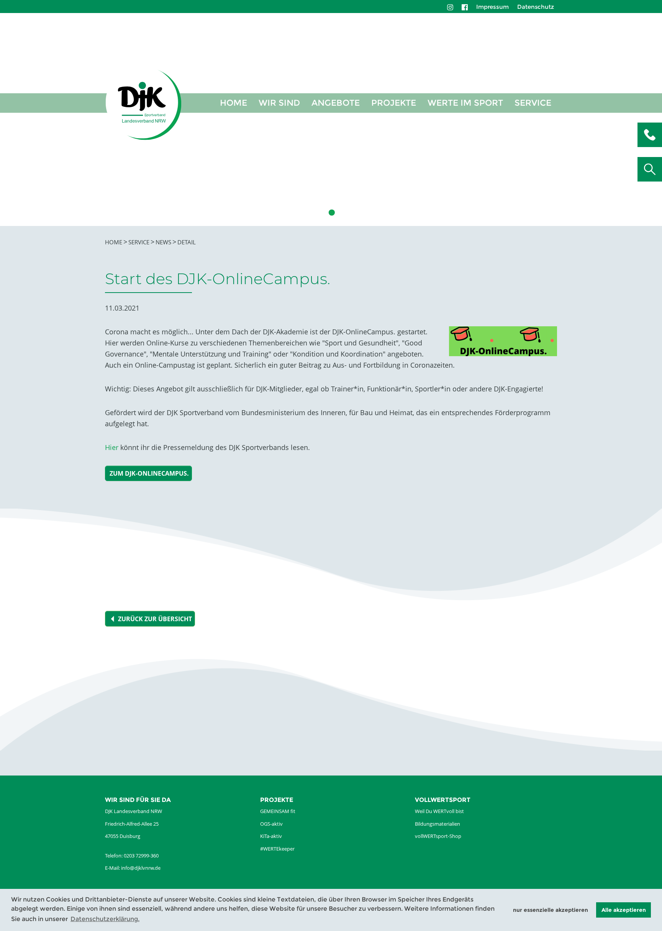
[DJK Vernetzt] (143, 103)
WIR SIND (279, 103)
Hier (111, 447)
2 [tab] (319, 212)
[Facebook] (465, 6)
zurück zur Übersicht (155, 619)
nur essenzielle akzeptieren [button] (550, 909)
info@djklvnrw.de (141, 867)
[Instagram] (450, 6)
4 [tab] (342, 212)
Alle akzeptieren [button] (623, 909)
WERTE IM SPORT (465, 103)
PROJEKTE (393, 103)
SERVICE (533, 103)
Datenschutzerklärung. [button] (104, 919)
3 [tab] (331, 212)
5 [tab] (354, 212)
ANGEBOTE (335, 103)
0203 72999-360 (141, 855)
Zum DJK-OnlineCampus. (149, 473)
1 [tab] (308, 212)
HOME (233, 103)
